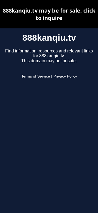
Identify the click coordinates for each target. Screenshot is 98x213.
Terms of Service (35, 76)
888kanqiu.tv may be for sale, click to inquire (49, 14)
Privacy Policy (65, 76)
